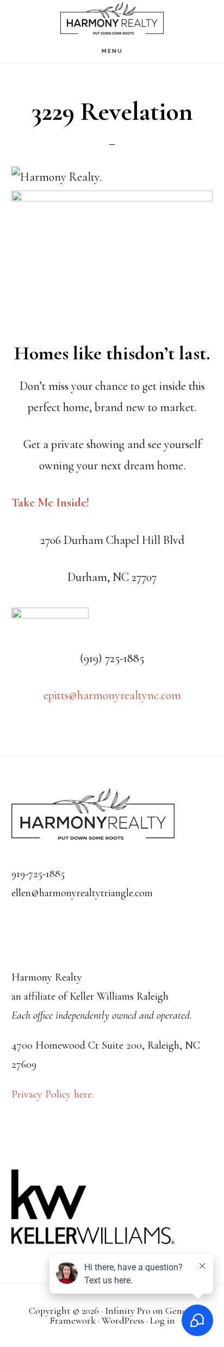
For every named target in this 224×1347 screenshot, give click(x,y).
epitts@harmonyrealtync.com (112, 695)
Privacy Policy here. (52, 1094)
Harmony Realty (112, 19)
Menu (112, 51)
